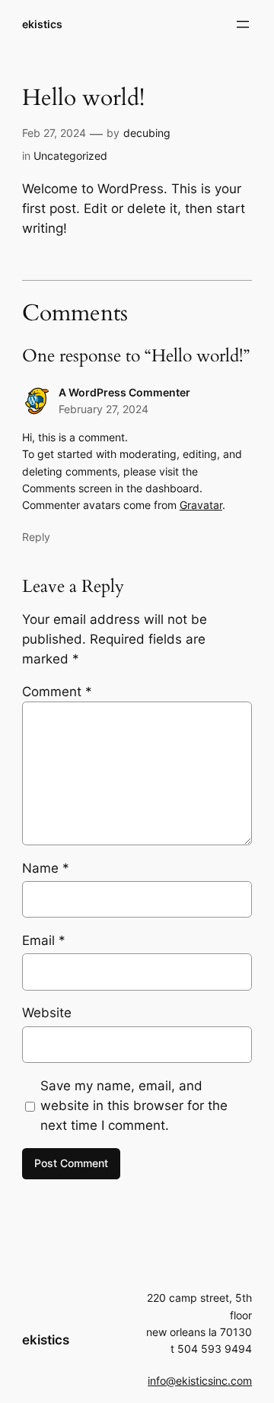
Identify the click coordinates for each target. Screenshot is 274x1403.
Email (43, 940)
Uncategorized (70, 155)
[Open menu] (243, 24)
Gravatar (201, 504)
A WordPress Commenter (124, 392)
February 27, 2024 (103, 408)
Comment (57, 691)
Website (47, 1012)
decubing (146, 132)
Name (45, 868)
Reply (36, 536)
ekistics (42, 23)
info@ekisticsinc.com (200, 1380)
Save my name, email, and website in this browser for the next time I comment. (134, 1105)
